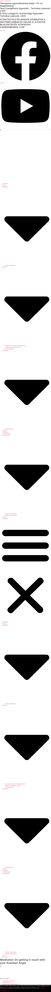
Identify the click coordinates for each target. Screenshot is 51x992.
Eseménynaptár (9, 429)
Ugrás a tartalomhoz (5, 0)
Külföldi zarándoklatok (11, 515)
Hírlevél (4, 517)
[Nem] (9, 991)
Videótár (5, 430)
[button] (25, 570)
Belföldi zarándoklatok (11, 513)
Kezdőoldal (5, 183)
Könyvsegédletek (9, 348)
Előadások (5, 432)
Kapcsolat (5, 518)
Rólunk (4, 185)
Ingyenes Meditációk (10, 265)
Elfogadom (43, 988)
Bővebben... (4, 990)
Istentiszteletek (6, 433)
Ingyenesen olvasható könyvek (13, 347)
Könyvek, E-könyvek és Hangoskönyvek (15, 345)
